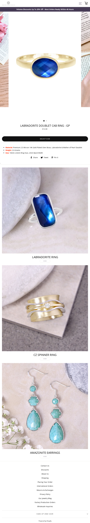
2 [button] (46, 121)
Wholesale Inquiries (45, 506)
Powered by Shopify (45, 521)
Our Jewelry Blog (45, 498)
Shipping (45, 478)
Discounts (45, 470)
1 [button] (44, 121)
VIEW (45, 261)
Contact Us (45, 466)
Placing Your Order (45, 482)
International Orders (45, 486)
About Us (45, 474)
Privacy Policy (45, 494)
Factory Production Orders (45, 502)
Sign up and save (45, 514)
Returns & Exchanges (45, 490)
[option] (45, 9)
